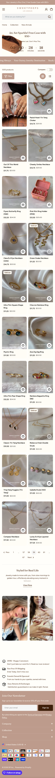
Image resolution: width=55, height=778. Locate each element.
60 (39, 552)
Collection (14, 25)
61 (44, 552)
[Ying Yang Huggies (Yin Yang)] (14, 471)
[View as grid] (43, 76)
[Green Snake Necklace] (40, 239)
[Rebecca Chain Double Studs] (40, 424)
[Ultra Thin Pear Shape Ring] (14, 377)
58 (29, 552)
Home (4, 25)
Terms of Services (35, 715)
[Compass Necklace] (14, 517)
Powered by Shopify (23, 767)
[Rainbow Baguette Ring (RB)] (40, 377)
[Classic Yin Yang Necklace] (14, 424)
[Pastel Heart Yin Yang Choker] (40, 98)
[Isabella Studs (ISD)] (40, 471)
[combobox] (27, 17)
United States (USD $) (14, 745)
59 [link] (34, 552)
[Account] (46, 9)
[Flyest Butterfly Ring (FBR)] (14, 192)
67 (24, 557)
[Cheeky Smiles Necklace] (40, 145)
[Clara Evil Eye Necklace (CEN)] (14, 239)
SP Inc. (11, 767)
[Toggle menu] (3, 9)
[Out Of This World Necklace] (14, 145)
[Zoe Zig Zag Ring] (40, 333)
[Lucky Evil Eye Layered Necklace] (40, 517)
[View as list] (50, 76)
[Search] (49, 16)
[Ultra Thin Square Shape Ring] (14, 286)
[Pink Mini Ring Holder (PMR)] (40, 192)
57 (24, 552)
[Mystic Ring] (14, 333)
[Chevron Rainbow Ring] (40, 286)
